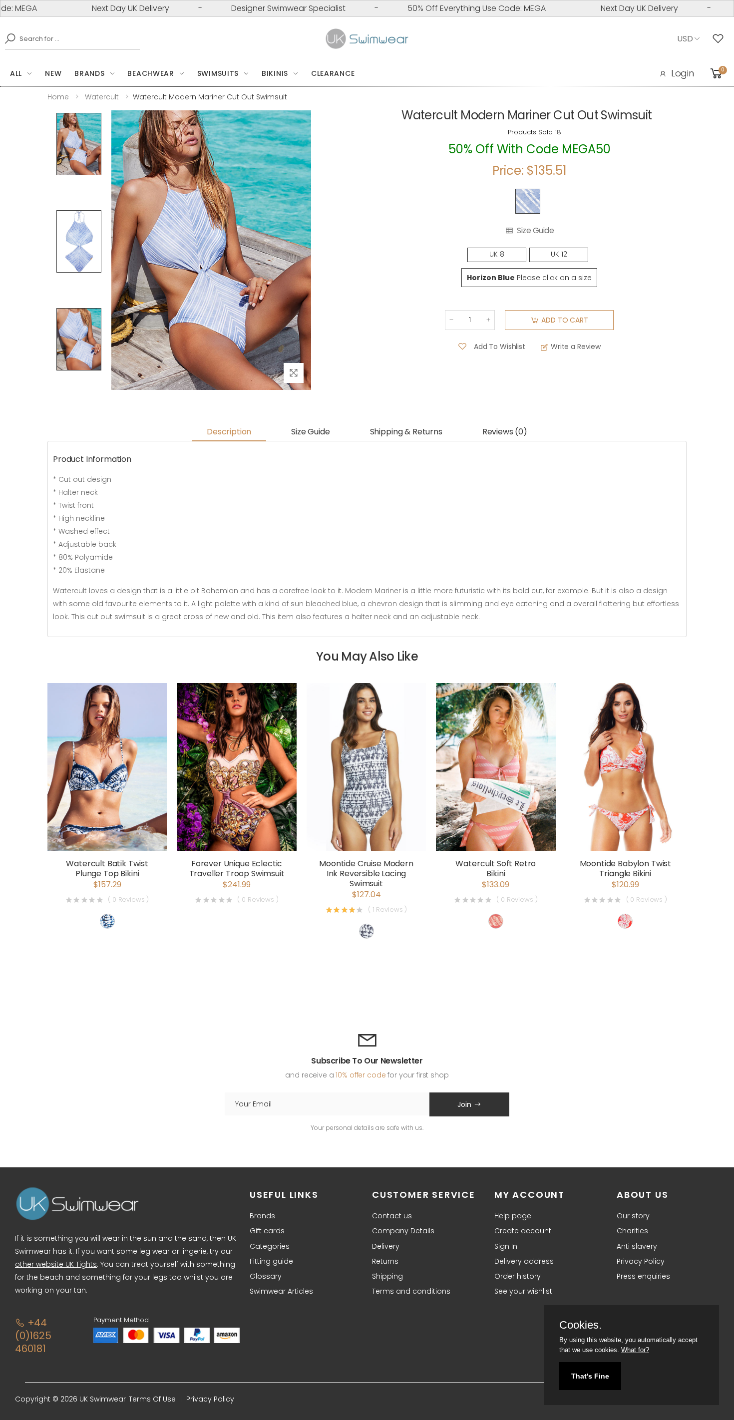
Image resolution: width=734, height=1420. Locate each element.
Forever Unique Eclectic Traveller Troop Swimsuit (237, 868)
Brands (89, 73)
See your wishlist (523, 1291)
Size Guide (535, 231)
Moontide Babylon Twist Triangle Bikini (625, 868)
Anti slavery (637, 1246)
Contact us (392, 1216)
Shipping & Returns (406, 431)
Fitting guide (271, 1261)
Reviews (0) (504, 431)
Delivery (385, 1246)
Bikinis (275, 73)
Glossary (266, 1276)
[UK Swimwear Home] (367, 38)
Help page (512, 1216)
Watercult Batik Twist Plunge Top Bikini (107, 868)
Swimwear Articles (281, 1291)
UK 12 (559, 254)
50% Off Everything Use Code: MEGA (442, 8)
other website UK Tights (56, 1264)
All (16, 73)
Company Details (403, 1231)
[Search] (7, 38)
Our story (633, 1216)
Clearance (333, 73)
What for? (635, 1350)
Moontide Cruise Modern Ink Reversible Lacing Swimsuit (366, 873)
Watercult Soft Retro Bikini (495, 868)
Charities (632, 1231)
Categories (270, 1246)
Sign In (505, 1246)
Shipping (387, 1276)
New (53, 73)
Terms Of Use (152, 1399)
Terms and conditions (411, 1291)
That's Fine (590, 1376)
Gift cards (267, 1231)
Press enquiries (643, 1276)
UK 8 (496, 254)
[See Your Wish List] (720, 38)
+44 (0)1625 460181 (33, 1336)
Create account (522, 1231)
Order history (517, 1276)
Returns (385, 1261)
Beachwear (150, 73)
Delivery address (524, 1261)
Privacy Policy (641, 1261)
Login (682, 73)
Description (229, 431)
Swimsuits (218, 73)
